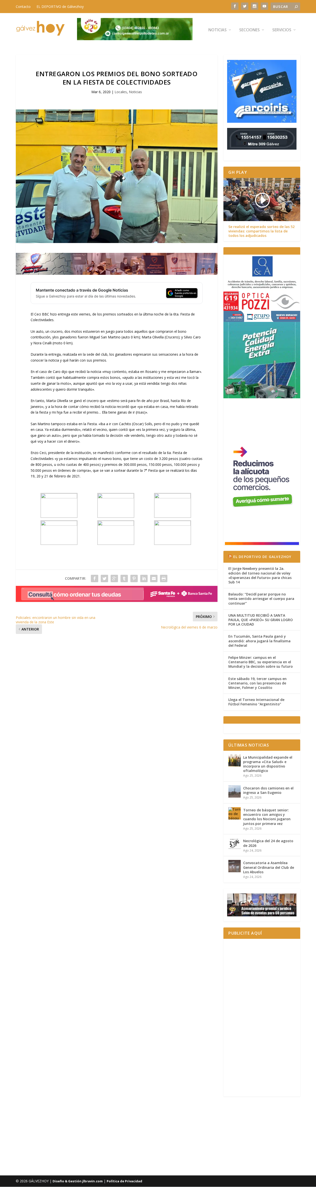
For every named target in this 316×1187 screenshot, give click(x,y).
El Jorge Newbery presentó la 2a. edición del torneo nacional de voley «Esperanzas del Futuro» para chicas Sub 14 (260, 575)
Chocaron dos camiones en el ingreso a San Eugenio (268, 790)
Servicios (281, 30)
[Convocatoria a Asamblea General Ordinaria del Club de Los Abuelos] (234, 866)
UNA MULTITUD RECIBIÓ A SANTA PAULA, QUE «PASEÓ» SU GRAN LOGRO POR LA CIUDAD (260, 620)
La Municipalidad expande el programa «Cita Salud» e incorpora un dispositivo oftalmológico (267, 764)
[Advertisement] (261, 1018)
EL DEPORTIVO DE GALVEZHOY (262, 556)
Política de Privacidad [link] (124, 1181)
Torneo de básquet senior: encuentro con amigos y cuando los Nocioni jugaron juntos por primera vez (267, 817)
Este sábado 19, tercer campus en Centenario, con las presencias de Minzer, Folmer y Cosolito (257, 683)
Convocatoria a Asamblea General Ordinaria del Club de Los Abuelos (268, 867)
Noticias (217, 30)
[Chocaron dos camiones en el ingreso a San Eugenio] (234, 791)
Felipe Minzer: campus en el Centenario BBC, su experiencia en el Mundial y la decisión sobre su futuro (260, 662)
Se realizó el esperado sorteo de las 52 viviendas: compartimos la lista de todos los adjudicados (261, 231)
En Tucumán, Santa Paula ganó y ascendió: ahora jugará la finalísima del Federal (259, 640)
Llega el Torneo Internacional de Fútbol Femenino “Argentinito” (256, 701)
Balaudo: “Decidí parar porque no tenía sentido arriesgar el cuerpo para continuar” (261, 598)
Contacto (23, 6)
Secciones (249, 30)
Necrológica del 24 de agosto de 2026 (268, 843)
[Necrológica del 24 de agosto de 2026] (234, 844)
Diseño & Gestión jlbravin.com (78, 1181)
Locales (121, 91)
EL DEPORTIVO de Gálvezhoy (60, 6)
